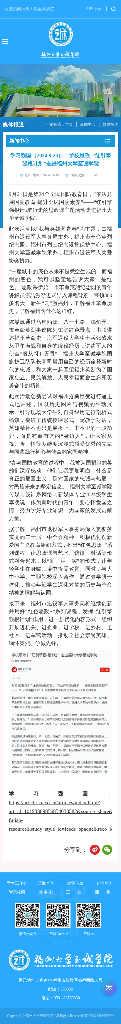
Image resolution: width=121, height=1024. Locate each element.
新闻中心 (87, 124)
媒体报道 (110, 124)
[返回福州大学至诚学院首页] (60, 41)
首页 (69, 124)
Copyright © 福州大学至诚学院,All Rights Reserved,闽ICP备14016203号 (60, 1016)
